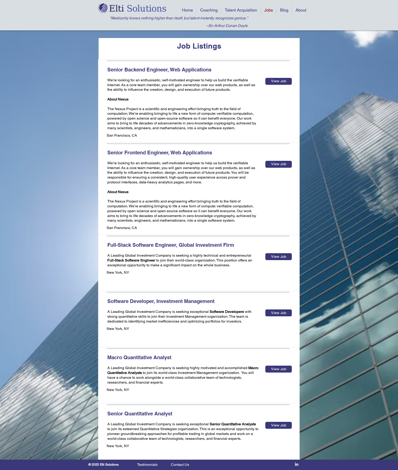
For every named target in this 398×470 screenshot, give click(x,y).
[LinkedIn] (297, 464)
